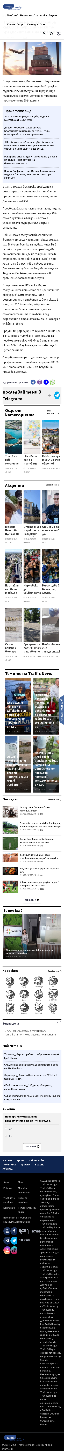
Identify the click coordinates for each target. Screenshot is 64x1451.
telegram (46, 382)
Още (43, 24)
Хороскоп (10, 970)
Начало (7, 1160)
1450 (28, 542)
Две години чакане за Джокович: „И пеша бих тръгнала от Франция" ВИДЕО (16, 715)
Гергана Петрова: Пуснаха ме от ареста (12, 530)
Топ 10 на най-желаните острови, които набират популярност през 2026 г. (14, 460)
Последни (10, 799)
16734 (25, 789)
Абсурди (8, 1169)
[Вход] (44, 34)
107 (41, 814)
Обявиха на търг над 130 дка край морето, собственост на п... (28, 1087)
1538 (60, 656)
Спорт (21, 24)
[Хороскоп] (32, 1014)
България (26, 15)
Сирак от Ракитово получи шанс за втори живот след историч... (32, 1097)
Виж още (30, 900)
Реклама (7, 1188)
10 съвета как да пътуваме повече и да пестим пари (31, 460)
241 (41, 845)
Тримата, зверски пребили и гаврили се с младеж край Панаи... (32, 1056)
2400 (9, 472)
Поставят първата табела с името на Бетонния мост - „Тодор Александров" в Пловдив (14, 589)
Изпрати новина (61, 710)
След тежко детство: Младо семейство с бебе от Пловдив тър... (31, 1066)
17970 (53, 789)
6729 (42, 656)
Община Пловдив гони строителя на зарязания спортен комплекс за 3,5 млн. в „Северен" (17, 771)
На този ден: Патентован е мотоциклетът (35, 809)
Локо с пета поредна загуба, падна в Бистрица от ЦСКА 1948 (39, 884)
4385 (9, 660)
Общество (36, 1160)
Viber (39, 382)
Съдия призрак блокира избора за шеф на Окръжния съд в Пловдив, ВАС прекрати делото (12, 648)
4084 (60, 468)
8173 (53, 731)
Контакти (9, 1208)
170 (41, 830)
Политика (40, 15)
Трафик (25, 1164)
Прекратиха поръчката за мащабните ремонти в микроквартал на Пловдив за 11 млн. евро (34, 648)
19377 (23, 956)
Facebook (33, 382)
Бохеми (39, 1164)
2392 (46, 601)
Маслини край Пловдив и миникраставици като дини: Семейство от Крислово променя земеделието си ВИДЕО (46, 769)
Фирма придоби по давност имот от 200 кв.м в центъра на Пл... (30, 1077)
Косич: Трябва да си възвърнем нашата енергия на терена (37, 840)
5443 (28, 601)
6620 (9, 601)
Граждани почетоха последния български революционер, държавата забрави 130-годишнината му (45, 711)
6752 (46, 542)
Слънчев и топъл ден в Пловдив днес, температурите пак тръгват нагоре (40, 825)
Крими (11, 24)
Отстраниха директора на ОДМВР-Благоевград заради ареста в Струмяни (32, 530)
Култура (32, 24)
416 (41, 861)
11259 (9, 542)
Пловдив (12, 15)
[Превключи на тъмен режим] (59, 33)
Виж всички (50, 412)
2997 (28, 472)
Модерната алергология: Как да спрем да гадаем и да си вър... (30, 951)
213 (41, 875)
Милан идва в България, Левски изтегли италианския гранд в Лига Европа (51, 589)
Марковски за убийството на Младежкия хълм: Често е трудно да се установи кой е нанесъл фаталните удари (32, 589)
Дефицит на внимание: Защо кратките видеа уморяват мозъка (39, 856)
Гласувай (30, 1146)
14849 (25, 731)
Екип (20, 1182)
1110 (42, 889)
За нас (6, 1182)
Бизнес (53, 15)
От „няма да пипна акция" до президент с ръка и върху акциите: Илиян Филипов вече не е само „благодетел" (51, 530)
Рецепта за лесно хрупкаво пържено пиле (39, 870)
